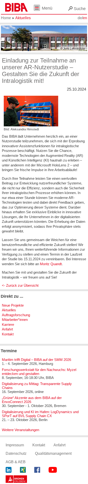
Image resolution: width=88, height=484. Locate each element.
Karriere (8, 324)
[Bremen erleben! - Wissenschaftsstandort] (16, 480)
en (85, 18)
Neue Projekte (13, 305)
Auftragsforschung (16, 315)
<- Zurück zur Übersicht (20, 285)
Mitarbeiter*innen (15, 320)
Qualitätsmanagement (53, 453)
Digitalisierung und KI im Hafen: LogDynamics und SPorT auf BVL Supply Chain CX (40, 414)
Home (6, 18)
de (80, 18)
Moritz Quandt (51, 264)
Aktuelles (23, 18)
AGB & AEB (16, 462)
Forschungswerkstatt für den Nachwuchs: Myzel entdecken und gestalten (39, 372)
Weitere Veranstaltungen (20, 430)
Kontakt (8, 334)
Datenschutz (16, 453)
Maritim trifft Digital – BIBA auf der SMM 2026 (36, 360)
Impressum (15, 445)
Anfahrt (7, 329)
